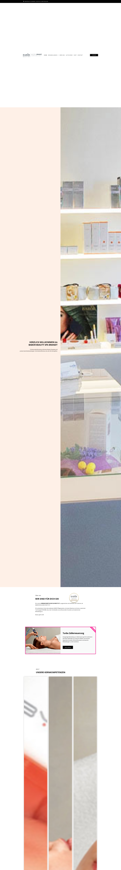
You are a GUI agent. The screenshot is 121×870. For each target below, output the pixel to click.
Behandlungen (52, 55)
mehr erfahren (68, 647)
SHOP (75, 55)
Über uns (62, 55)
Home (45, 55)
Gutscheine (69, 55)
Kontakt (80, 55)
